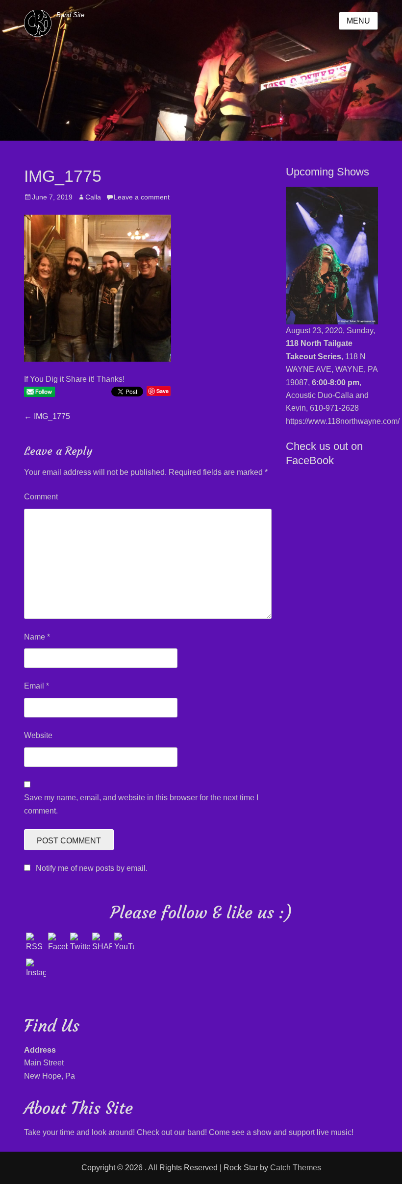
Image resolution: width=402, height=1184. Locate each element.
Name (37, 637)
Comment (41, 497)
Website (38, 735)
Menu (358, 21)
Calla (93, 197)
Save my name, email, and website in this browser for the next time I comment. (141, 803)
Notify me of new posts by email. (92, 868)
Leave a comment (142, 197)
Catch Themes (295, 1167)
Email (36, 686)
